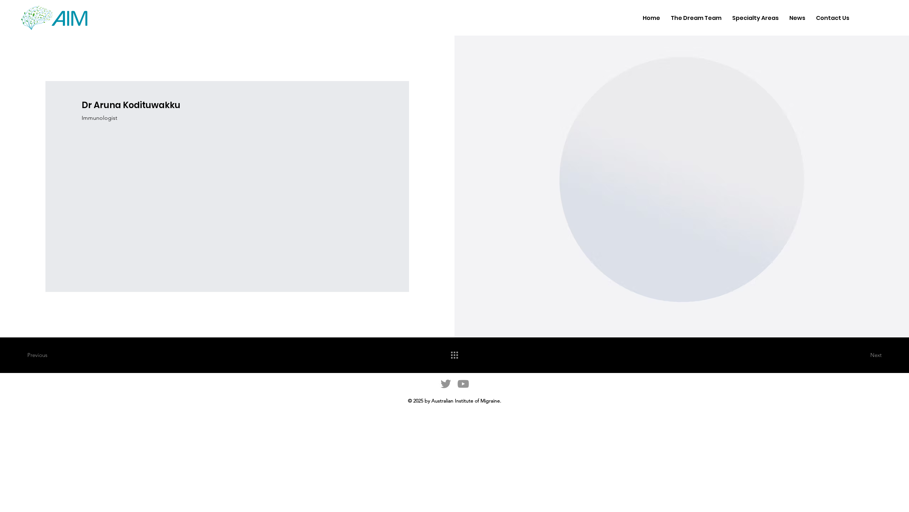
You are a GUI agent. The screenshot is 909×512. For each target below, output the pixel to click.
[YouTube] (463, 384)
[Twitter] (446, 384)
